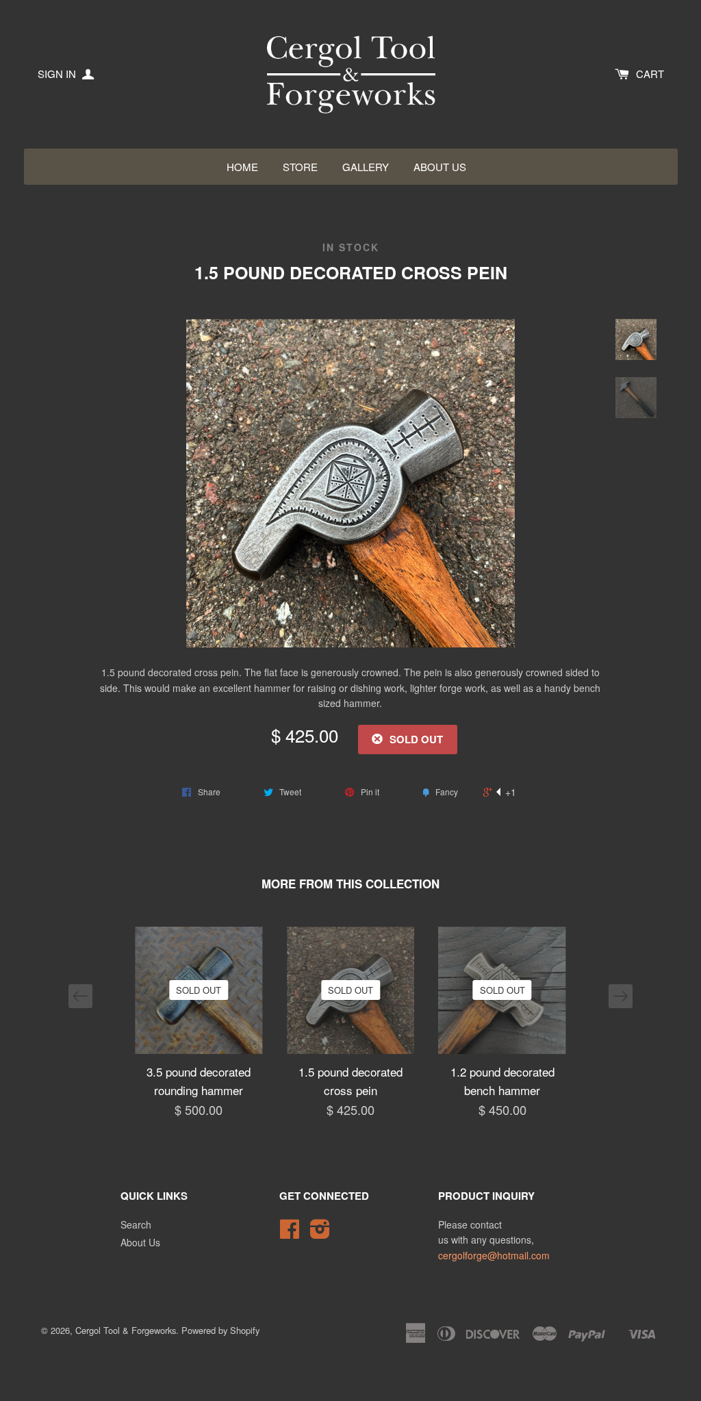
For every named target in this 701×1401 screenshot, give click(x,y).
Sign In (58, 73)
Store (300, 166)
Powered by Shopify (220, 1330)
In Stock (350, 247)
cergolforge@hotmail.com (494, 1255)
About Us (439, 166)
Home (242, 166)
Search (135, 1224)
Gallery (365, 166)
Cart (650, 73)
